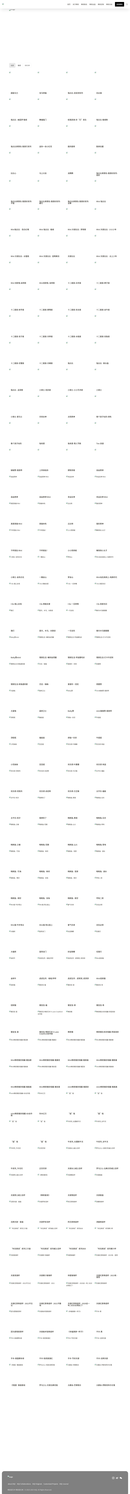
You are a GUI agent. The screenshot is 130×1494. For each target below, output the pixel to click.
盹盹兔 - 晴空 (13, 878)
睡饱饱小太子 (99, 530)
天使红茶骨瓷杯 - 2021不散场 (48, 1283)
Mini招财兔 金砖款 (44, 263)
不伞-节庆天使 (71, 1338)
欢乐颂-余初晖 (42, 771)
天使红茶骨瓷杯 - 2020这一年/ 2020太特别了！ (79, 1284)
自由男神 (98, 450)
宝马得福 (41, 73)
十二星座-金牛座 (100, 289)
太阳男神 (69, 396)
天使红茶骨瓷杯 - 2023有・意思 (105, 1255)
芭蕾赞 (97, 664)
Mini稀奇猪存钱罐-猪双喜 (46, 1066)
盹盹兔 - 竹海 (13, 851)
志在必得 (98, 904)
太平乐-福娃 (99, 771)
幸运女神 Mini (99, 476)
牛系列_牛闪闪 (14, 1148)
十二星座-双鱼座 (100, 316)
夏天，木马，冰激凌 (44, 610)
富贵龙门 (41, 931)
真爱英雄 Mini (14, 503)
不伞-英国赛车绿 (14, 1338)
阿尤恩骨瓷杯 (70, 1201)
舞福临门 (41, 99)
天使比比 (69, 236)
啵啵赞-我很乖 (14, 450)
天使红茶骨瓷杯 (100, 1283)
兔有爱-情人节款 (71, 423)
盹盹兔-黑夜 (70, 797)
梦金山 (68, 557)
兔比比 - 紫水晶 (100, 343)
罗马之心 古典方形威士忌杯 (104, 1148)
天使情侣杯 (70, 1175)
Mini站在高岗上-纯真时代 (103, 557)
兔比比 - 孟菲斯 (14, 369)
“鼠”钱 (69, 1093)
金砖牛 (11, 958)
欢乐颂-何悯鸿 (14, 771)
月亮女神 (41, 396)
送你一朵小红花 (43, 126)
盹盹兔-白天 (99, 797)
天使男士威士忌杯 (15, 1175)
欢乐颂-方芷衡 (71, 771)
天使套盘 (98, 1175)
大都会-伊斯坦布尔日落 (102, 1365)
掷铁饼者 (69, 450)
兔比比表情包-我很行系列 (17, 126)
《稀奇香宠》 (42, 1175)
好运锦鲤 (69, 931)
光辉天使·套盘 (14, 1201)
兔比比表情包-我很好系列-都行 (48, 181)
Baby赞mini (13, 637)
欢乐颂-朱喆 (99, 744)
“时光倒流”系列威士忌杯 (47, 1228)
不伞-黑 (97, 1311)
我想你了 (41, 797)
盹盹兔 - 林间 (42, 851)
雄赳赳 (40, 717)
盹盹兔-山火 (70, 824)
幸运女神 (69, 476)
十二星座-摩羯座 (43, 289)
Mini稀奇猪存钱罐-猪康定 (46, 1040)
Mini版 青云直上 (43, 904)
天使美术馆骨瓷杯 (44, 1311)
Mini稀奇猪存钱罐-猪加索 (17, 1040)
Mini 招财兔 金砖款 (15, 263)
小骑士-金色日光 (14, 557)
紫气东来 (69, 904)
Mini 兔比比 (99, 181)
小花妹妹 (12, 744)
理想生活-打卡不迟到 (102, 637)
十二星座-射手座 (14, 289)
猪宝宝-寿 (98, 985)
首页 (68, 4)
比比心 (11, 153)
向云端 (97, 73)
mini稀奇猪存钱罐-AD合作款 (19, 1093)
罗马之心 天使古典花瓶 (45, 1365)
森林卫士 (41, 690)
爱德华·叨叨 (70, 664)
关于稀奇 (76, 4)
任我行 (97, 931)
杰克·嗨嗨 (41, 664)
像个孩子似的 (13, 423)
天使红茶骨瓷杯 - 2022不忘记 (19, 1283)
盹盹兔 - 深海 (42, 878)
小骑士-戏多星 (42, 369)
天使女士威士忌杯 (72, 1148)
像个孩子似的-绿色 (101, 396)
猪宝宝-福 (41, 985)
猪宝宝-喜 (12, 1011)
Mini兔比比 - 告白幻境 (16, 209)
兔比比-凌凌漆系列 (72, 73)
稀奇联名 (84, 4)
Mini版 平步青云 (14, 904)
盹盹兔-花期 (42, 824)
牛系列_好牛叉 (100, 1121)
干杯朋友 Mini (14, 530)
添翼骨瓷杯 (98, 1201)
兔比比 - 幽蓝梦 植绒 (16, 99)
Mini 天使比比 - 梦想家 (73, 209)
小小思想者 (70, 530)
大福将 (11, 931)
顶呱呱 (11, 717)
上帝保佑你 (41, 450)
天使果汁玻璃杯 (43, 1255)
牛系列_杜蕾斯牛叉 (72, 1121)
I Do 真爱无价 (99, 583)
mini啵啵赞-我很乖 (101, 690)
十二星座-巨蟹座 (14, 343)
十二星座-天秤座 (43, 316)
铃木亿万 (41, 1093)
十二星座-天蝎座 (43, 343)
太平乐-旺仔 (13, 797)
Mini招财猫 (98, 958)
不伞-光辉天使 (99, 1338)
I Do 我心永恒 (13, 583)
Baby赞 (68, 690)
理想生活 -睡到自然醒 (45, 637)
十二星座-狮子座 (100, 263)
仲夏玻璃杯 (70, 1255)
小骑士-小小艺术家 (72, 369)
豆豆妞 (40, 744)
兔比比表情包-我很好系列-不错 (19, 181)
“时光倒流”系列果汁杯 (103, 1228)
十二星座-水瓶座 (71, 316)
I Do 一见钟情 (70, 583)
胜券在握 (98, 126)
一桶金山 (41, 557)
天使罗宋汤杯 (42, 1201)
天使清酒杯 (13, 1255)
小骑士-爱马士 (14, 396)
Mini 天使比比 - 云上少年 (103, 236)
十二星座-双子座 (14, 316)
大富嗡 (11, 690)
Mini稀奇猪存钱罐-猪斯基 (103, 1040)
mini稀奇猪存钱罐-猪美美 (103, 1066)
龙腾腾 (68, 153)
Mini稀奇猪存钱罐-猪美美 (17, 1066)
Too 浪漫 (98, 423)
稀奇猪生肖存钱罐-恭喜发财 (104, 1011)
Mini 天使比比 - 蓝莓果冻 (46, 236)
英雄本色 (41, 503)
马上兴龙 (41, 153)
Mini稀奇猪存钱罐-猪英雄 (74, 1040)
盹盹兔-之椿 (13, 824)
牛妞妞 (97, 717)
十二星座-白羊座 (71, 263)
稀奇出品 (92, 4)
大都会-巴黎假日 (71, 1365)
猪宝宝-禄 (69, 985)
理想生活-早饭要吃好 (73, 637)
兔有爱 (40, 423)
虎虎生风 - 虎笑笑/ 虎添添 (75, 958)
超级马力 (12, 73)
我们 (10, 610)
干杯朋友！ (41, 530)
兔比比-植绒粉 (99, 99)
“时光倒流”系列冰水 (73, 1228)
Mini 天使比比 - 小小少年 (103, 209)
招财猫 (11, 985)
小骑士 (97, 369)
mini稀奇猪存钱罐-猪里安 (75, 1066)
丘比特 (68, 503)
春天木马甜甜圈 (100, 610)
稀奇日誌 (109, 4)
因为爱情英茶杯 (14, 1311)
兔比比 (68, 343)
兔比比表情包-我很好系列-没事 (76, 181)
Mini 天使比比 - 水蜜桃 (16, 236)
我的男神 (98, 503)
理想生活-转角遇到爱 (16, 664)
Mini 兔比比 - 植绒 (44, 209)
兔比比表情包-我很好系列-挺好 (105, 153)
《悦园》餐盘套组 (15, 1365)
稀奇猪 (68, 1011)
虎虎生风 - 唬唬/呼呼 (45, 958)
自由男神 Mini (42, 476)
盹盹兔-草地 (99, 824)
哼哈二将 (98, 878)
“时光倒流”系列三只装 (17, 1228)
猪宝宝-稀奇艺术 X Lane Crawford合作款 (50, 1012)
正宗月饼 (41, 1148)
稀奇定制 (101, 4)
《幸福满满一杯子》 (73, 1311)
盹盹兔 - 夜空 (70, 878)
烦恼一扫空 (70, 717)
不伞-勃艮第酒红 (43, 1338)
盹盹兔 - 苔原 (70, 851)
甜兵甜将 (69, 126)
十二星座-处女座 (71, 289)
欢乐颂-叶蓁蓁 (71, 744)
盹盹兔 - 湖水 (99, 851)
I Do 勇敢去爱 (42, 583)
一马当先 (69, 610)
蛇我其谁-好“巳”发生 (74, 99)
